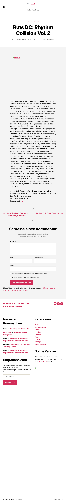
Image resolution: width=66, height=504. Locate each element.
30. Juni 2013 (34, 39)
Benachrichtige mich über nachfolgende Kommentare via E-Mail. (29, 273)
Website (12, 265)
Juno (22, 201)
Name (11, 257)
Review (36, 21)
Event (37, 329)
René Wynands (21, 39)
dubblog (11, 499)
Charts (37, 325)
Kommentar (13, 241)
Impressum (20, 499)
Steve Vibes (7, 332)
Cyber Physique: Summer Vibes (20, 329)
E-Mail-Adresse (38, 257)
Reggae (29, 21)
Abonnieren (10, 382)
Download (43, 362)
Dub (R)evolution (40, 327)
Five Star (38, 332)
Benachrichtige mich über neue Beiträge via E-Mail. (26, 277)
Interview (38, 334)
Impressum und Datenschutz (16, 303)
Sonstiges (38, 342)
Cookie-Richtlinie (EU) (13, 306)
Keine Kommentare (48, 39)
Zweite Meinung (40, 344)
